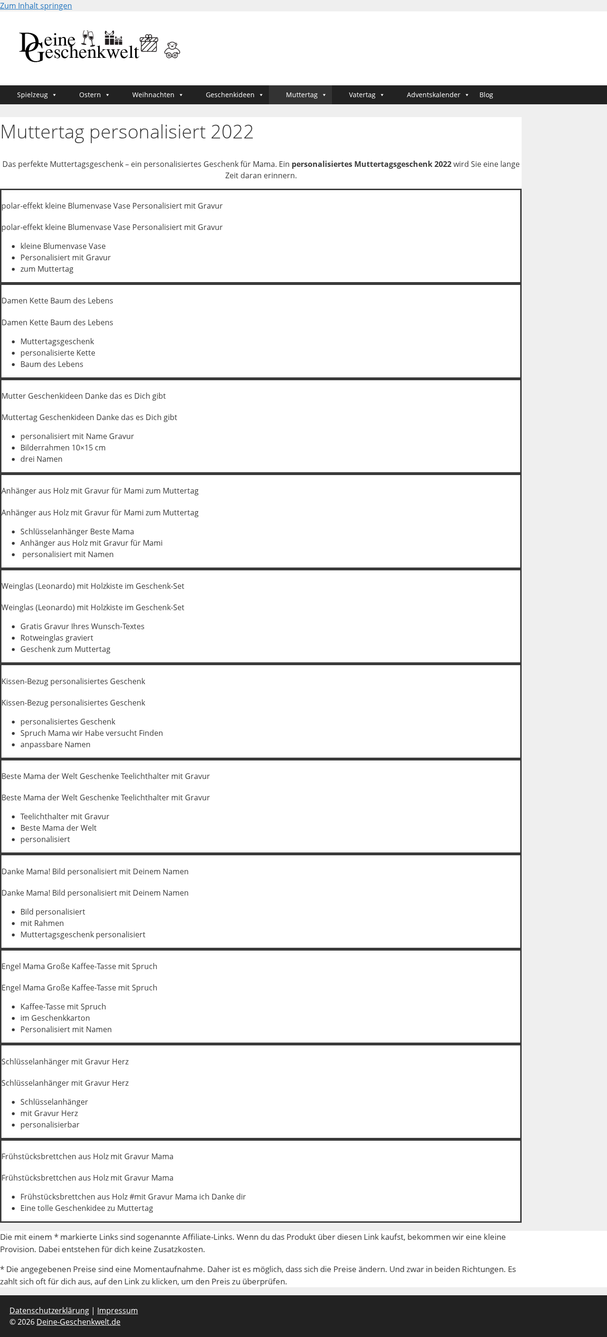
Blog (486, 94)
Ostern (90, 94)
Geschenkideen (230, 94)
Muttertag (302, 94)
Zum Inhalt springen (36, 5)
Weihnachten (153, 94)
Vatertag (362, 94)
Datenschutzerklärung (49, 1310)
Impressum (117, 1310)
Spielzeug (32, 94)
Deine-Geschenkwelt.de (78, 1322)
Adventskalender (433, 94)
